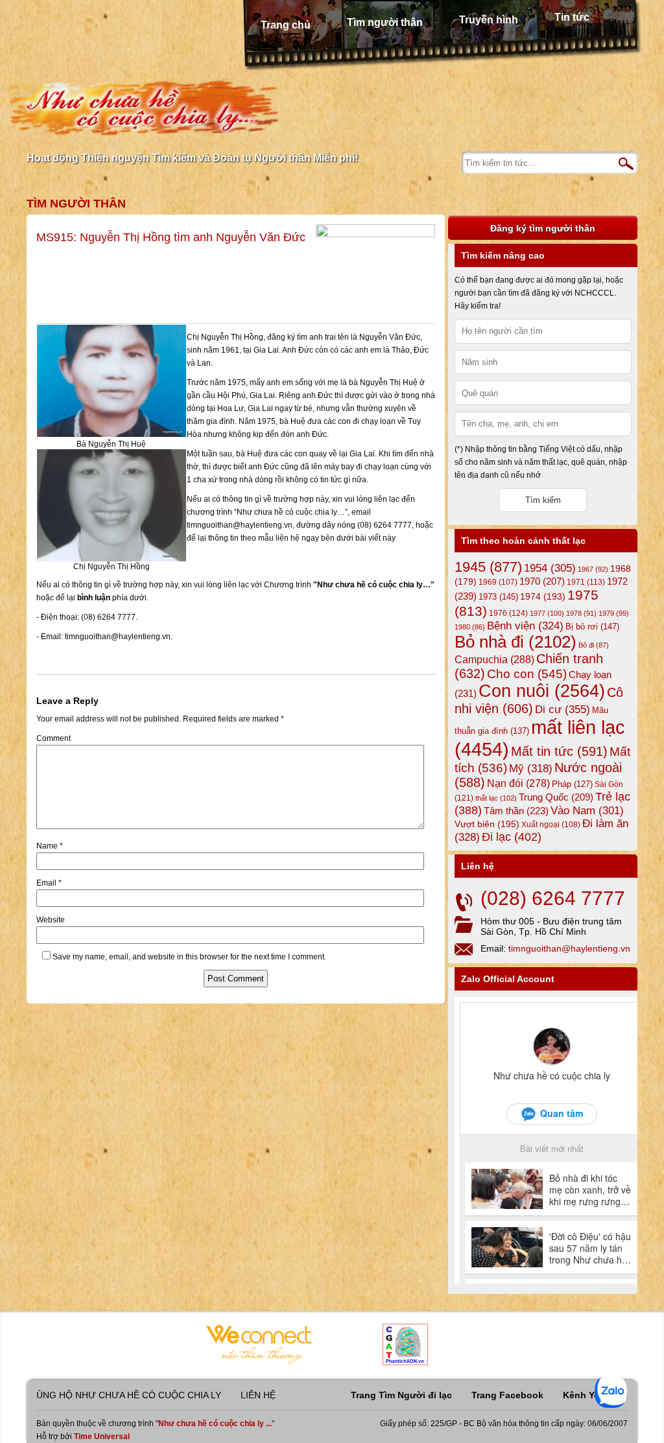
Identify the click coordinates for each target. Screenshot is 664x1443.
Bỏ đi (593, 645)
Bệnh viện (525, 626)
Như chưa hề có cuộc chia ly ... (215, 1423)
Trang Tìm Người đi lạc (401, 1395)
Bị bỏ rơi (592, 626)
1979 (614, 613)
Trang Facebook (507, 1395)
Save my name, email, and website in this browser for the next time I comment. (189, 956)
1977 (547, 613)
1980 (470, 627)
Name (49, 846)
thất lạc (496, 798)
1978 (581, 613)
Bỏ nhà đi (515, 642)
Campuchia (494, 659)
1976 (508, 613)
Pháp (572, 784)
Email (49, 882)
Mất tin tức (559, 751)
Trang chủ (286, 24)
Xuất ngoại (550, 824)
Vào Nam (587, 810)
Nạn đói (518, 783)
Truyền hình (488, 19)
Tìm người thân (385, 22)
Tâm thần (516, 810)
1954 (550, 568)
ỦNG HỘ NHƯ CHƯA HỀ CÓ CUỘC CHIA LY (128, 1395)
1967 (593, 569)
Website (50, 919)
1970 (542, 581)
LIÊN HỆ (258, 1395)
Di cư (562, 709)
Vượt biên (487, 824)
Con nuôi (542, 691)
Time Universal (102, 1436)
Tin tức (571, 17)
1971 (586, 582)
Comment (53, 738)
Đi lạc (511, 836)
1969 (498, 582)
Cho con (527, 673)
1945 (488, 567)
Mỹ (530, 768)
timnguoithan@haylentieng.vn (569, 948)
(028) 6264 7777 (552, 898)
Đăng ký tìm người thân (542, 228)
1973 (498, 597)
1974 (542, 596)
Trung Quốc (556, 797)
